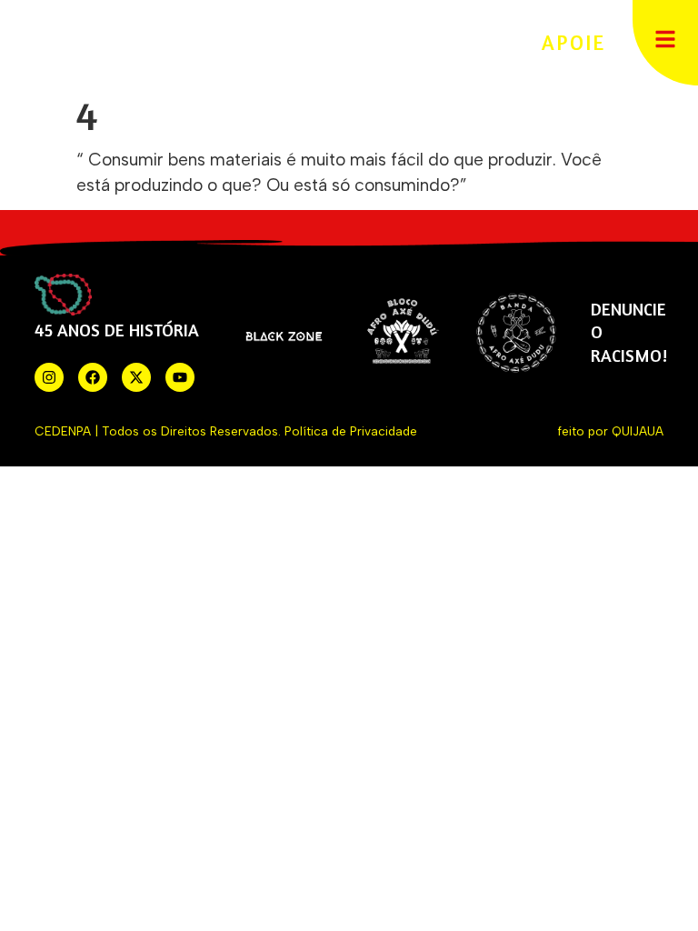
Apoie (574, 42)
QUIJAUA (637, 431)
